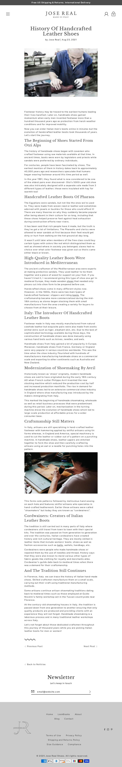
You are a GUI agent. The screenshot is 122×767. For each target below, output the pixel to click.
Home (49, 714)
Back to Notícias (36, 664)
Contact (68, 719)
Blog (57, 719)
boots (75, 295)
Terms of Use (53, 735)
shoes (70, 281)
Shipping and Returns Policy (64, 740)
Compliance (74, 744)
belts (60, 545)
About (78, 714)
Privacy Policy (74, 735)
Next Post (89, 646)
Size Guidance (55, 744)
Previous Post (35, 646)
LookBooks (64, 714)
